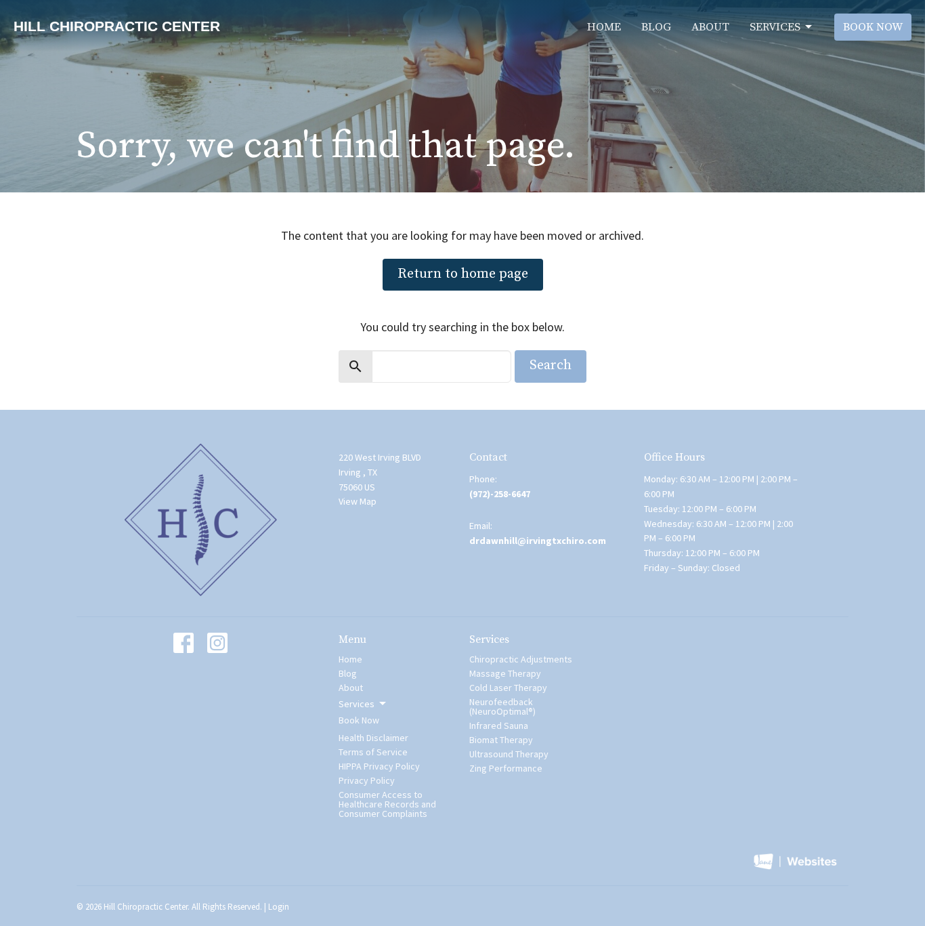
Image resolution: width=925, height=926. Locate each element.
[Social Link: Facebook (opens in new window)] (183, 643)
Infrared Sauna (498, 725)
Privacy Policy (367, 780)
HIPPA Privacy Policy (379, 766)
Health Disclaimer (373, 738)
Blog (656, 27)
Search (551, 365)
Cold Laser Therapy (508, 687)
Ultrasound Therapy (508, 754)
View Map (358, 501)
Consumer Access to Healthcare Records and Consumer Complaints (387, 804)
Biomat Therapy (501, 740)
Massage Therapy (505, 673)
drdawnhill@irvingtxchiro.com (537, 540)
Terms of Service (373, 752)
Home (604, 27)
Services (775, 27)
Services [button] (356, 704)
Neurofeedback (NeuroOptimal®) (502, 706)
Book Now (873, 27)
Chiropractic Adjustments (520, 659)
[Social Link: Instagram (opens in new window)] (217, 643)
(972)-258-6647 (499, 494)
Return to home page (462, 274)
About (710, 27)
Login (278, 906)
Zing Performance (505, 768)
